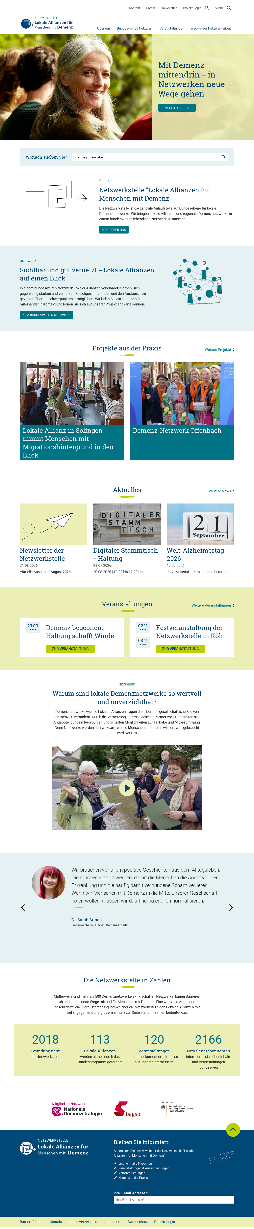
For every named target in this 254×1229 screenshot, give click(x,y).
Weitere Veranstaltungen (211, 605)
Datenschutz (138, 1221)
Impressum (112, 1221)
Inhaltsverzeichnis (82, 1221)
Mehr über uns (114, 230)
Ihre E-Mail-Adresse (131, 1193)
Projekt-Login (164, 1221)
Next (225, 909)
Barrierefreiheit (31, 1221)
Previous (31, 909)
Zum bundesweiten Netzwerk (46, 315)
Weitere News (220, 491)
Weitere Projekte (218, 349)
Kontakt (56, 1221)
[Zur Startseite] (47, 23)
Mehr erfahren (177, 108)
